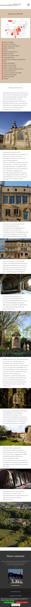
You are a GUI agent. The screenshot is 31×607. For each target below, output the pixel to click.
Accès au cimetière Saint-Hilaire (12, 73)
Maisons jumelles (8, 53)
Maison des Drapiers (9, 63)
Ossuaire (5, 78)
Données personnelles (15, 591)
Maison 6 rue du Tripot (9, 67)
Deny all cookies (22, 602)
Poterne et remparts (9, 44)
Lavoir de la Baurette (9, 71)
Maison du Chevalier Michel (11, 55)
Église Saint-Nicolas (9, 48)
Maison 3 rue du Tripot (9, 65)
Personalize (15, 604)
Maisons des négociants (10, 52)
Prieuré (5, 50)
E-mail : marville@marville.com (15, 564)
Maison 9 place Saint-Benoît (11, 46)
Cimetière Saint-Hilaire (9, 75)
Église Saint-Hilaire (8, 76)
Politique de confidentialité (15, 595)
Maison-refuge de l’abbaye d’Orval (13, 69)
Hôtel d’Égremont (8, 57)
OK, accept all (9, 602)
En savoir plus (15, 585)
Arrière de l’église (8, 42)
